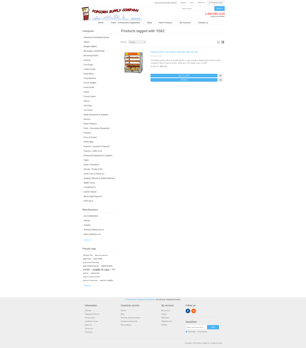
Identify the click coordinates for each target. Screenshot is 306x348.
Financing (88, 332)
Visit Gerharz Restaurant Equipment (141, 299)
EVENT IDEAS (90, 192)
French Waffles (90, 83)
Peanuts (87, 133)
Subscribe (191, 332)
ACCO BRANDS (91, 216)
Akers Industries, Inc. (92, 234)
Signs (86, 160)
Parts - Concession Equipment (96, 128)
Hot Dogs (88, 106)
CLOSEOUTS (90, 187)
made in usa (101, 269)
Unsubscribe (202, 332)
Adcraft (87, 221)
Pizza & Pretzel (90, 137)
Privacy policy (90, 318)
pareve (85, 273)
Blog (122, 314)
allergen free (88, 255)
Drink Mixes (89, 74)
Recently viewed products (130, 318)
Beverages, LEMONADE (94, 51)
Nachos (87, 119)
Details (184, 80)
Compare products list (129, 321)
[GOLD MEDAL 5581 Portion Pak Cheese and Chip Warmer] (134, 63)
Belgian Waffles (90, 46)
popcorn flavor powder (91, 277)
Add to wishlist (220, 75)
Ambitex (87, 225)
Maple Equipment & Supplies (96, 115)
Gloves (87, 101)
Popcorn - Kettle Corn (93, 151)
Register (183, 2)
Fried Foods (89, 87)
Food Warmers (90, 78)
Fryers (86, 92)
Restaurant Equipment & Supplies (98, 156)
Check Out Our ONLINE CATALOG (165, 2)
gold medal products (91, 266)
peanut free (95, 273)
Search (219, 8)
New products (126, 325)
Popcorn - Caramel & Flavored (96, 146)
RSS (193, 311)
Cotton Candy (89, 69)
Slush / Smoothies (91, 165)
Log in (192, 2)
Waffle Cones (89, 183)
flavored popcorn (101, 255)
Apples (87, 42)
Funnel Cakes (90, 96)
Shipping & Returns (92, 314)
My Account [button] (185, 22)
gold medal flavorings (91, 262)
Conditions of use (91, 321)
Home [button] (101, 22)
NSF (113, 269)
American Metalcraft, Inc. (94, 230)
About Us (88, 325)
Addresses (165, 318)
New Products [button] (165, 22)
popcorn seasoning (90, 280)
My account (165, 310)
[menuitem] (100, 22)
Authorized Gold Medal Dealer (96, 37)
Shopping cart (166, 321)
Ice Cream (88, 110)
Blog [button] (149, 22)
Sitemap (88, 310)
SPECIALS (88, 201)
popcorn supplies (106, 280)
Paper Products (90, 124)
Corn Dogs (88, 65)
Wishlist (164, 325)
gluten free (87, 259)
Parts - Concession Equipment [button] (125, 22)
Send (213, 327)
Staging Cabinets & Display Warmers (99, 178)
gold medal (98, 259)
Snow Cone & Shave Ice (94, 174)
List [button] (222, 42)
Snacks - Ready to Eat (93, 169)
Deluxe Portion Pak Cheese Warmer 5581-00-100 (174, 52)
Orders (164, 314)
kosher (86, 269)
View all (87, 240)
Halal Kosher (107, 266)
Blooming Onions (91, 56)
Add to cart (184, 76)
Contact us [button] (203, 22)
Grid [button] (218, 42)
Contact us (89, 328)
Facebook (188, 311)
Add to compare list (220, 80)
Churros (87, 60)
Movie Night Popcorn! (93, 196)
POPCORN (88, 142)
